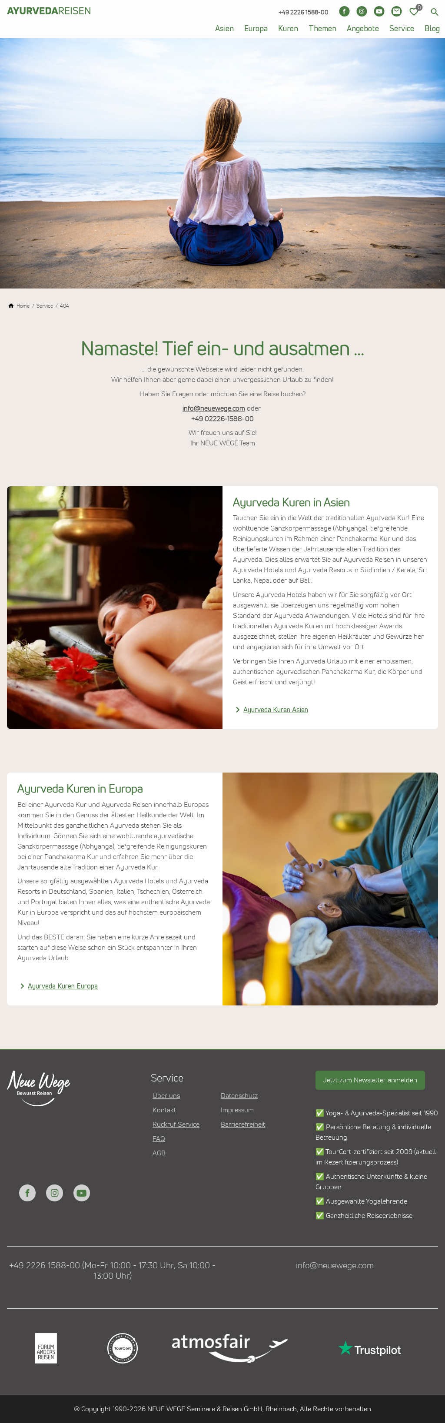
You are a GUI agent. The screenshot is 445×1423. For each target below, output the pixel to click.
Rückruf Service (176, 1124)
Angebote (363, 29)
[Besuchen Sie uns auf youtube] (81, 1192)
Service (401, 29)
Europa (256, 29)
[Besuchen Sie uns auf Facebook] (344, 11)
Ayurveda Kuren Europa (63, 986)
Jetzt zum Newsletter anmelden (370, 1080)
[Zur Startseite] (48, 26)
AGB (159, 1153)
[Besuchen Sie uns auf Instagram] (361, 11)
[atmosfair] (229, 1348)
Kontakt (164, 1110)
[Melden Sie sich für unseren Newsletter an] (396, 11)
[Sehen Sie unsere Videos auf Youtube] (379, 11)
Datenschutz (239, 1095)
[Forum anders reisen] (45, 1348)
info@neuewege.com (214, 408)
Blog (432, 29)
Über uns (166, 1095)
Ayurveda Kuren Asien (275, 710)
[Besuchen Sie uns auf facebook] (27, 1192)
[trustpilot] (368, 1348)
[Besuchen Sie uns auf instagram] (54, 1192)
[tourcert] (121, 1348)
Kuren (288, 29)
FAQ (159, 1138)
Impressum (237, 1110)
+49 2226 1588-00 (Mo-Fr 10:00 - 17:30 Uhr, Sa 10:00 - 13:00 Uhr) (112, 1270)
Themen (322, 29)
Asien (224, 29)
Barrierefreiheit (243, 1124)
